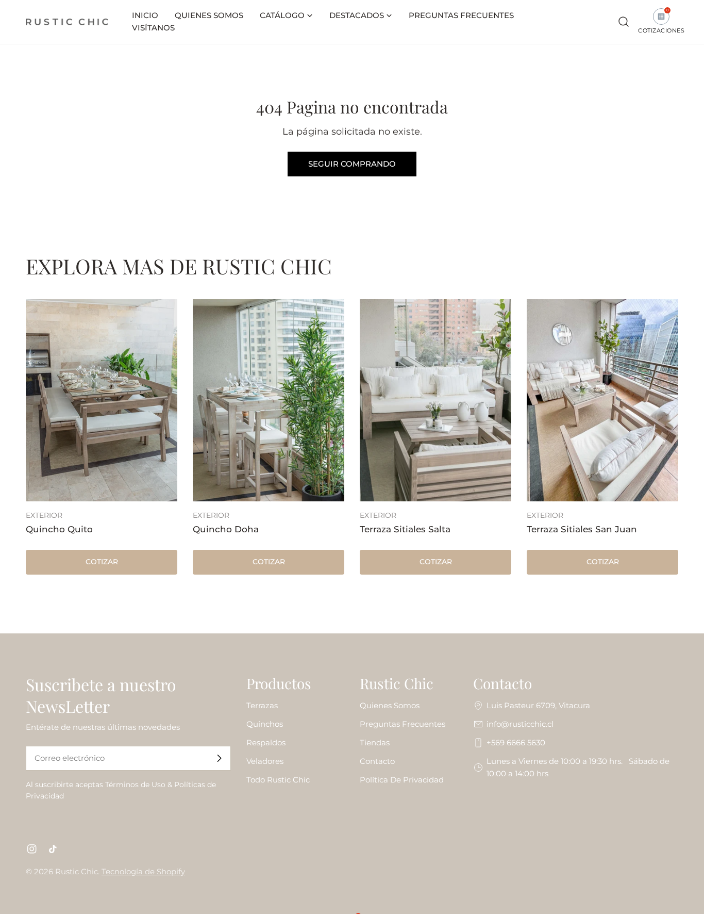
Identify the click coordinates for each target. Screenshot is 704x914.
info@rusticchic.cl (520, 724)
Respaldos (266, 742)
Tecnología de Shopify (143, 871)
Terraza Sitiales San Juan (582, 529)
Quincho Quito (59, 529)
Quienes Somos (390, 705)
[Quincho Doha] (268, 400)
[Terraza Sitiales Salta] (435, 400)
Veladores (264, 761)
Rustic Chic (76, 871)
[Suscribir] (219, 758)
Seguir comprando (352, 164)
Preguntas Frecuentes (402, 724)
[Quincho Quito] (101, 400)
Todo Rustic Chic (278, 780)
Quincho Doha (226, 529)
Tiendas (375, 742)
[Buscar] (623, 21)
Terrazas (262, 705)
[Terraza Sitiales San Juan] (602, 400)
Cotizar (102, 561)
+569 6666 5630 (516, 742)
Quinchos (264, 724)
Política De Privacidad (402, 780)
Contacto (377, 761)
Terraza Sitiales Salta (405, 529)
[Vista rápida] (162, 321)
